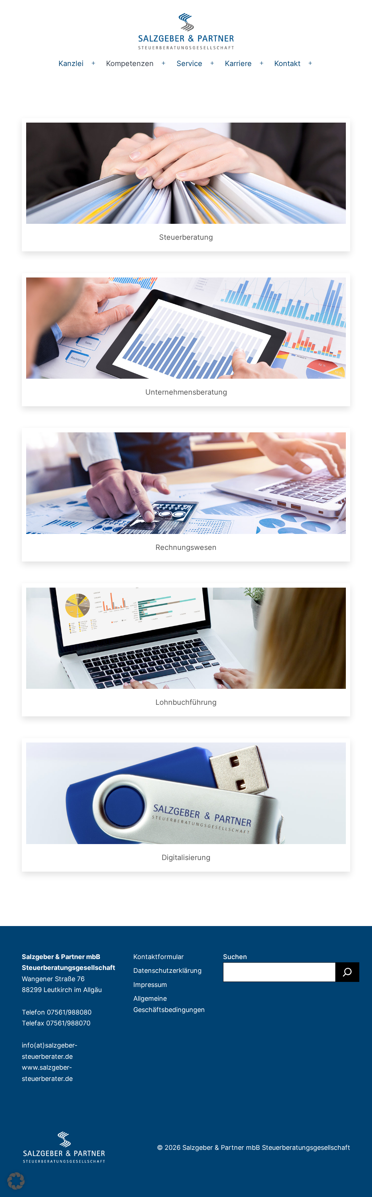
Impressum (150, 984)
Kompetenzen (130, 63)
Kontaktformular (158, 957)
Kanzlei (71, 63)
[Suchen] (347, 972)
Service (189, 63)
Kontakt (287, 63)
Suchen (235, 957)
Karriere (238, 63)
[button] (16, 1181)
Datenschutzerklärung (167, 970)
